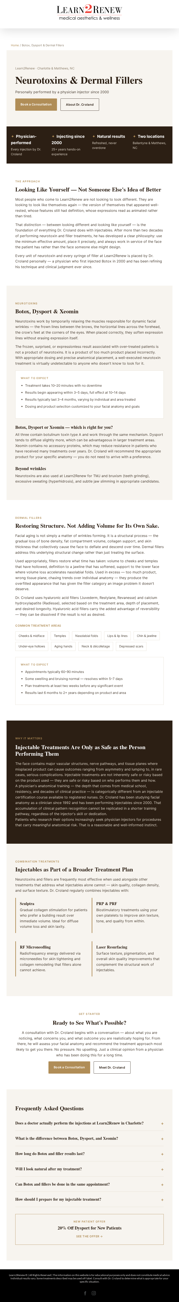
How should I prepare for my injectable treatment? (58, 1199)
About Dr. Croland (80, 104)
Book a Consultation (36, 104)
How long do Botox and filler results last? (50, 1153)
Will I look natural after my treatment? (48, 1169)
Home (15, 45)
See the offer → (89, 1236)
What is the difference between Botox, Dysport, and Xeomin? (66, 1138)
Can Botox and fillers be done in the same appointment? (62, 1184)
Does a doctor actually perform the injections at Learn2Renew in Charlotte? (79, 1123)
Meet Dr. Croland (112, 1067)
